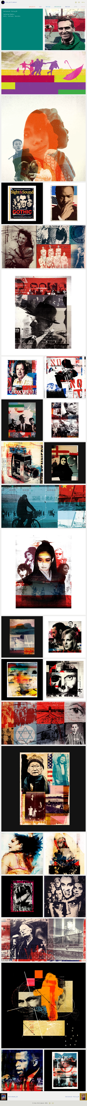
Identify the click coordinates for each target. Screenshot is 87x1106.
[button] (75, 2)
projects (32, 6)
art (40, 6)
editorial (57, 6)
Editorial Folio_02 (72, 1096)
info (75, 6)
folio (83, 6)
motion (67, 6)
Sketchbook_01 (13, 1096)
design (48, 6)
